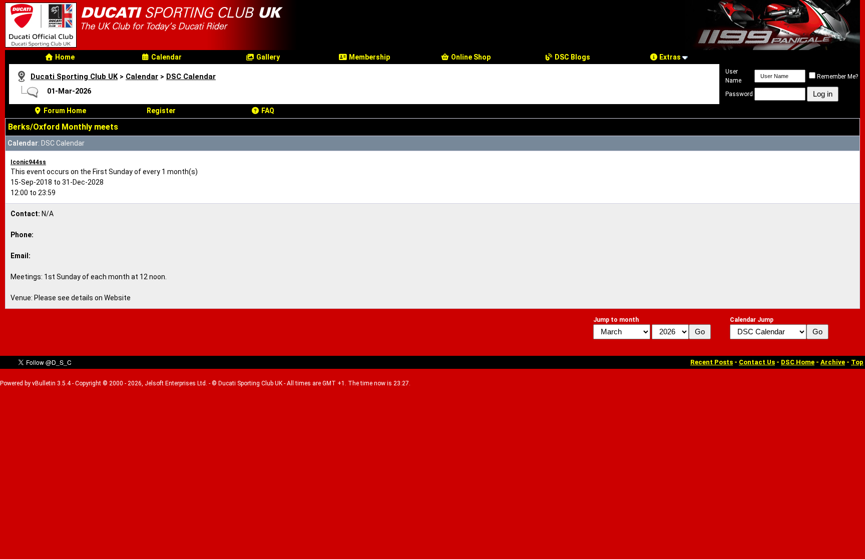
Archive (832, 362)
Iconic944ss (28, 162)
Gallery (267, 57)
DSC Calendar (191, 76)
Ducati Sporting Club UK (74, 76)
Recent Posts (711, 362)
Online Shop (470, 57)
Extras (669, 57)
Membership (368, 57)
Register (161, 111)
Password (739, 94)
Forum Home (64, 111)
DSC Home (797, 362)
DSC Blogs (571, 57)
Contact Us (757, 362)
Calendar (166, 57)
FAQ (267, 111)
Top (857, 362)
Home (64, 57)
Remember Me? (837, 76)
